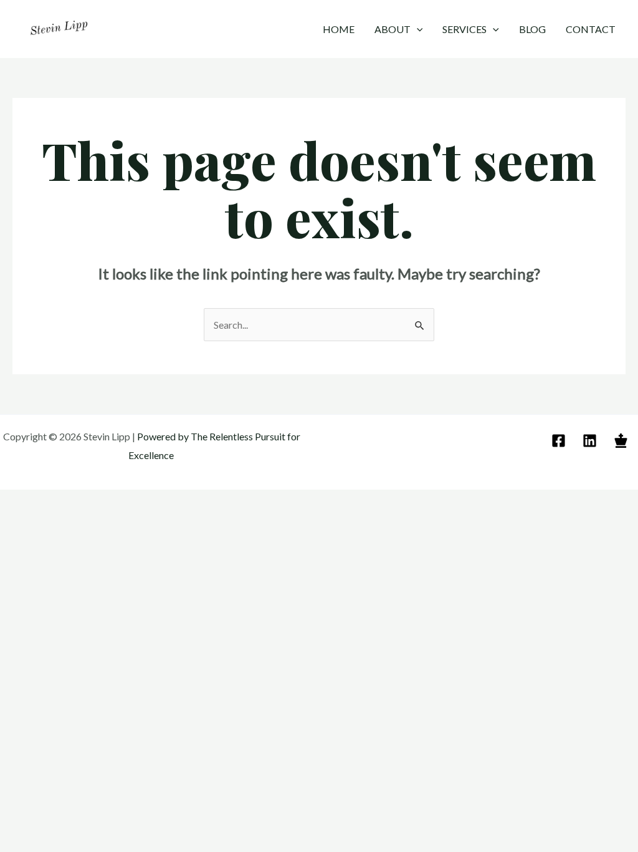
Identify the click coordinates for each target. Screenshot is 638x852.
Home (339, 29)
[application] (417, 29)
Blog (532, 29)
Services (464, 29)
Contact (591, 29)
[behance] (622, 440)
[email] (560, 440)
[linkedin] (591, 440)
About (392, 29)
